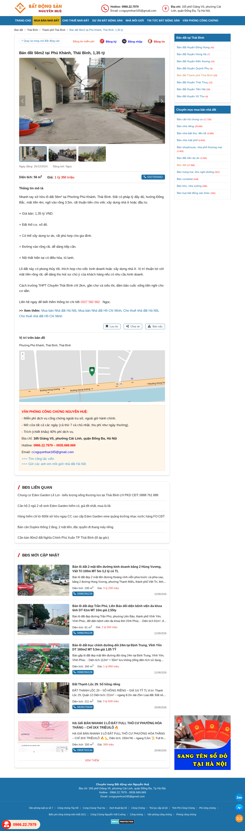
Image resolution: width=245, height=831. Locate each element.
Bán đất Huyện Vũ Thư (191, 96)
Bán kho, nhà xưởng (189, 185)
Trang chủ (23, 20)
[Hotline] (6, 824)
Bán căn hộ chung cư (190, 119)
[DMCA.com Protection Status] (122, 822)
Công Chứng (138, 808)
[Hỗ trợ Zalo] (239, 798)
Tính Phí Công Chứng (183, 808)
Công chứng (136, 814)
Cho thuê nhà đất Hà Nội (140, 310)
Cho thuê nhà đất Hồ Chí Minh (40, 316)
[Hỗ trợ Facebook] (239, 808)
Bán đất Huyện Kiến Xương (194, 61)
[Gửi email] (239, 819)
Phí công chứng (207, 808)
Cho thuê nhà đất (75, 20)
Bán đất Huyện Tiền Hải (191, 89)
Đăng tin (159, 41)
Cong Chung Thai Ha (94, 808)
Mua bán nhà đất (46, 20)
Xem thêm (92, 760)
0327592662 (155, 176)
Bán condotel (185, 179)
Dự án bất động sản (107, 20)
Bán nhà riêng (185, 126)
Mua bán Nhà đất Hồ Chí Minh (99, 310)
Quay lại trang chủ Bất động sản (42, 40)
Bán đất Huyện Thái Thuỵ (193, 82)
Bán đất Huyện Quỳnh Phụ (193, 68)
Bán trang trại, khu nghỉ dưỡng (195, 171)
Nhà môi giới (135, 20)
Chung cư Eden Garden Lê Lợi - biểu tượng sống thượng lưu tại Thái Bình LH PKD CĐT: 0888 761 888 (88, 495)
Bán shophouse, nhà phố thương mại (199, 147)
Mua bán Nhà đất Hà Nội (58, 310)
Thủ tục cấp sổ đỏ (158, 808)
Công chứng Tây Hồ (67, 808)
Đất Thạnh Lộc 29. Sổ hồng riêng (96, 684)
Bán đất (181, 165)
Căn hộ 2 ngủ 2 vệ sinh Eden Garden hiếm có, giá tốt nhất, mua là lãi (64, 505)
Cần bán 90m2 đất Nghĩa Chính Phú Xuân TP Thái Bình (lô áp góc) (63, 537)
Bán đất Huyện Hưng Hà (192, 54)
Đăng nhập (135, 41)
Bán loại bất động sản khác (193, 192)
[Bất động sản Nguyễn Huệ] (38, 8)
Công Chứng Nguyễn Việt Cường (108, 814)
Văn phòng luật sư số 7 (41, 808)
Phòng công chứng (186, 814)
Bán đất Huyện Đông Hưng (193, 47)
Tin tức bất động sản (163, 20)
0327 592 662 (90, 302)
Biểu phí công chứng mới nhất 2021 (67, 814)
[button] (162, 101)
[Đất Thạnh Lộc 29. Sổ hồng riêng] (43, 697)
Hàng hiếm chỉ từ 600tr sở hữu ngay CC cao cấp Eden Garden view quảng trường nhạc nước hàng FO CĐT (91, 516)
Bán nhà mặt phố (187, 140)
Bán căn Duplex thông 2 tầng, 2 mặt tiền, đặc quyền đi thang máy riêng (65, 527)
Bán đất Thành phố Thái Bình (195, 75)
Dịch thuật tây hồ (118, 808)
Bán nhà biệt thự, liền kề (191, 133)
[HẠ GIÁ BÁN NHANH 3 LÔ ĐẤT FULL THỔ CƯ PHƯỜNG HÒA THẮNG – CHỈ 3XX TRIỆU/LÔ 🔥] (43, 736)
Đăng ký (111, 41)
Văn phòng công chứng (200, 20)
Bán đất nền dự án (188, 157)
